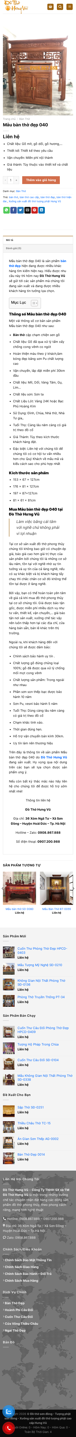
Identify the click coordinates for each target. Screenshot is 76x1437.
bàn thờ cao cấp (29, 197)
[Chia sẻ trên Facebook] (13, 210)
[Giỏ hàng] (50, 7)
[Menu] (69, 7)
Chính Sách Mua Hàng (21, 1281)
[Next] (73, 896)
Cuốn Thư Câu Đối (19, 1317)
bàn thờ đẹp (48, 197)
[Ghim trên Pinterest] (34, 210)
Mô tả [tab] (9, 240)
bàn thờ (13, 197)
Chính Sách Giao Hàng (22, 1267)
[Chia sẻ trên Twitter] (20, 210)
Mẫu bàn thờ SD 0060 (20, 909)
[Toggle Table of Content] (32, 303)
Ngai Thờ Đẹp (15, 1330)
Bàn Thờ (24, 118)
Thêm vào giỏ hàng (41, 180)
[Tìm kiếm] (60, 7)
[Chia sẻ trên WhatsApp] (6, 210)
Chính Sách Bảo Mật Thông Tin (28, 1260)
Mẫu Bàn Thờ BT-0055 (56, 909)
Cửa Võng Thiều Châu (21, 1324)
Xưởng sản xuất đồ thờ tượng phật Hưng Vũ (35, 201)
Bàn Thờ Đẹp (15, 1303)
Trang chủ (9, 118)
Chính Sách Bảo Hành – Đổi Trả (28, 1274)
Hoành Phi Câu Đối (19, 1310)
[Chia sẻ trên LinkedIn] (41, 210)
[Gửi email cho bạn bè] (27, 210)
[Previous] (3, 896)
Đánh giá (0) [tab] (13, 248)
